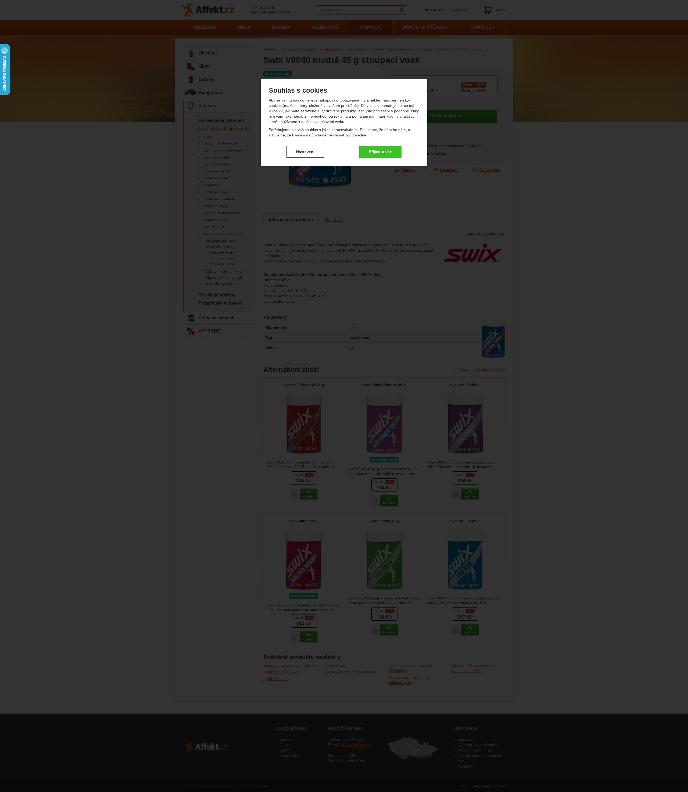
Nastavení (305, 151)
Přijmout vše (380, 151)
